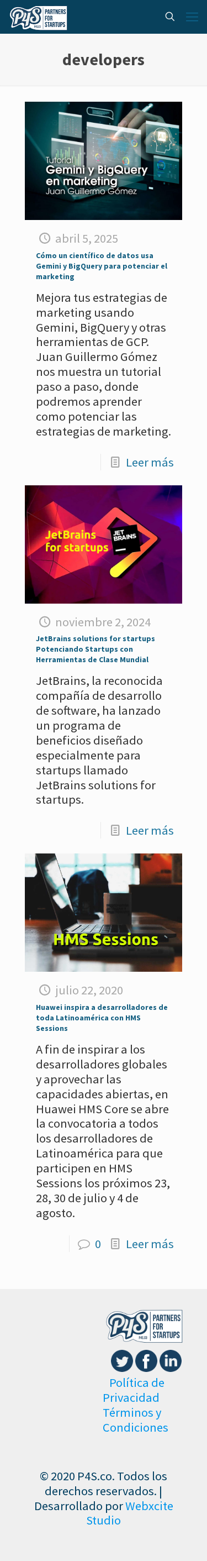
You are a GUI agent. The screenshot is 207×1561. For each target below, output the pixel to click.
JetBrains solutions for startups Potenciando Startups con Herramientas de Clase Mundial (95, 648)
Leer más (150, 462)
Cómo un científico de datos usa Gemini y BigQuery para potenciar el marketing (101, 265)
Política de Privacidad (133, 1390)
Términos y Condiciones (135, 1420)
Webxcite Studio (129, 1513)
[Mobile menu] (192, 16)
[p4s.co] (38, 16)
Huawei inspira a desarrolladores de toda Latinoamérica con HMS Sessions (102, 1017)
